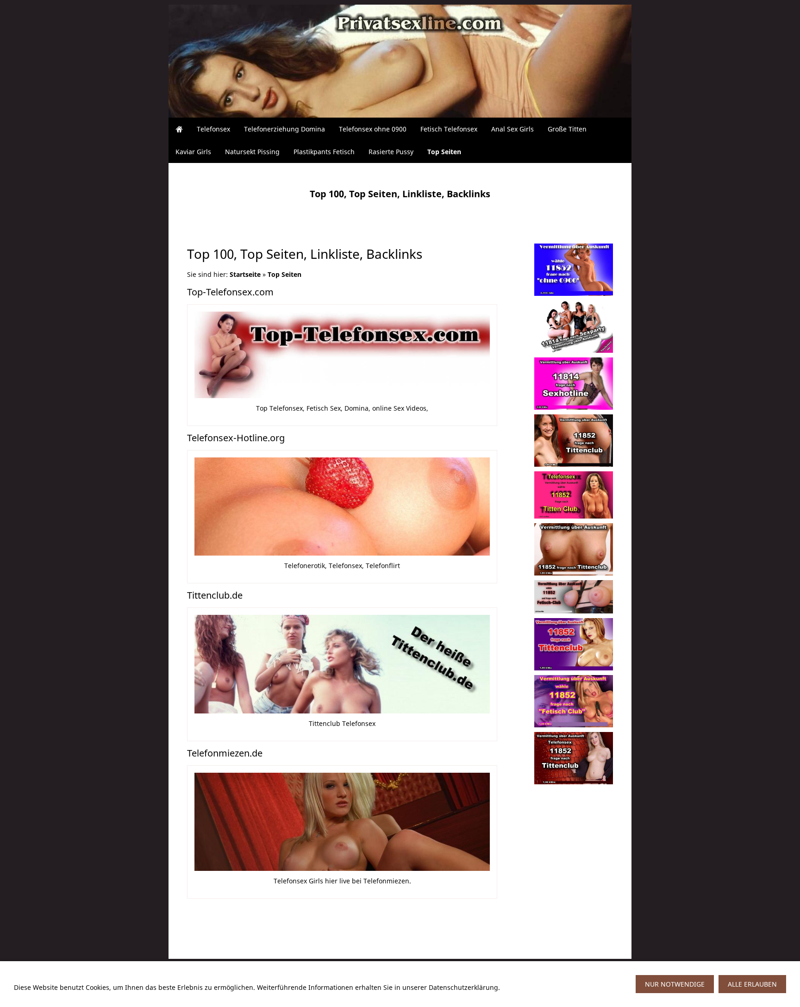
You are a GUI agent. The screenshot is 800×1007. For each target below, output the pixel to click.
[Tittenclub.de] (342, 664)
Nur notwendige (675, 984)
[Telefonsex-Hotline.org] (342, 506)
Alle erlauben (752, 984)
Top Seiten (284, 274)
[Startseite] (179, 129)
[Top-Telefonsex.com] (342, 355)
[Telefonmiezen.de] (342, 822)
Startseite (245, 274)
